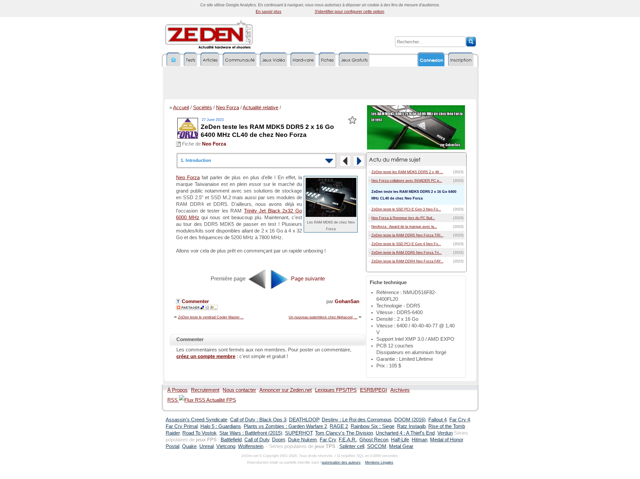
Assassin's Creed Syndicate (196, 419)
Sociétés (202, 107)
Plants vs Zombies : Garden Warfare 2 (285, 426)
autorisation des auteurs (341, 462)
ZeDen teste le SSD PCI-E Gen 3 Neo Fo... (406, 209)
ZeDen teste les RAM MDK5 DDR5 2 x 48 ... (407, 172)
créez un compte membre (205, 356)
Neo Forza (227, 107)
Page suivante (307, 278)
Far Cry (328, 439)
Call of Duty (256, 439)
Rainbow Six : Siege (372, 426)
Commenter (194, 301)
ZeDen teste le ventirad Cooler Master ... (211, 317)
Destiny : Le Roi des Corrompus (357, 419)
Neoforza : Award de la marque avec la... (404, 227)
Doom (278, 439)
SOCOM (376, 446)
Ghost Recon (373, 439)
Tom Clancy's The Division (344, 433)
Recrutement (205, 390)
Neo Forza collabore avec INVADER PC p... (406, 181)
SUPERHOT (298, 433)
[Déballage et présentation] (359, 161)
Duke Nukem (302, 439)
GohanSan (347, 301)
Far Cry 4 (459, 419)
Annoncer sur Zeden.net (285, 390)
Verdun (445, 433)
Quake (189, 446)
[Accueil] (173, 59)
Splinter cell (351, 446)
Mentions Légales (379, 462)
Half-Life (400, 439)
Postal (172, 446)
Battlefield (231, 439)
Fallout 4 (437, 419)
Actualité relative (260, 107)
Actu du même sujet (394, 159)
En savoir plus (268, 11)
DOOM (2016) (410, 419)
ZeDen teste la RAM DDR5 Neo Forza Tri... (406, 252)
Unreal (206, 446)
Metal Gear (401, 446)
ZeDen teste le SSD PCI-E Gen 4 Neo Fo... (406, 244)
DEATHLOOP (304, 419)
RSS (173, 400)
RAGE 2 (339, 426)
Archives (400, 390)
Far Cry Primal (182, 426)
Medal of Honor (446, 439)
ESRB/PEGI (373, 390)
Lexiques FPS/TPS (336, 390)
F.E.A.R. (348, 439)
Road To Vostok (199, 433)
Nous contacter (239, 390)
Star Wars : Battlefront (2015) (250, 433)
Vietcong (225, 446)
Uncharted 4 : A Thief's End (405, 433)
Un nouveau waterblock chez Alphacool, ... (323, 317)
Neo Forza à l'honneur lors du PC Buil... (403, 218)
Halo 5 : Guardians (220, 426)
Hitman (419, 439)
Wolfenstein (250, 446)
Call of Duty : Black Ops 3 (258, 419)
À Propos (177, 390)
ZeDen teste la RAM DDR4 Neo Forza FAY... (407, 261)
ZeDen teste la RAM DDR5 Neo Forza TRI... (407, 235)
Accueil (181, 107)
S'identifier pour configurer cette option (349, 11)
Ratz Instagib (411, 426)
